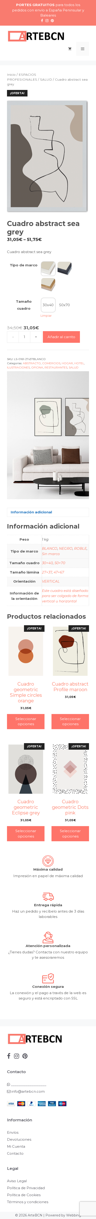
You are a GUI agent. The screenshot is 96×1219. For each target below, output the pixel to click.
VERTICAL (51, 581)
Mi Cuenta (16, 1146)
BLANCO (49, 548)
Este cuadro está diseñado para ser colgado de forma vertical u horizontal (65, 595)
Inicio (11, 74)
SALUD (46, 79)
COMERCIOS (51, 363)
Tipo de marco (24, 265)
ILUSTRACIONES (18, 367)
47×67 (59, 572)
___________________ (28, 1084)
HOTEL (79, 363)
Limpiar (46, 315)
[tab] (48, 512)
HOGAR (67, 363)
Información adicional (31, 512)
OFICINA (37, 367)
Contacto (15, 1153)
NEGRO (65, 548)
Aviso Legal (17, 1181)
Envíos (12, 1132)
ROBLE (80, 548)
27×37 (47, 572)
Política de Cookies (24, 1195)
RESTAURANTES (56, 367)
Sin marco (51, 554)
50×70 (60, 563)
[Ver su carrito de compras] (69, 49)
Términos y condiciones (27, 1202)
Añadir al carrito (61, 337)
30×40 (47, 563)
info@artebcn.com (28, 1091)
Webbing (73, 1215)
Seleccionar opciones (25, 721)
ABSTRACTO (32, 363)
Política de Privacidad (26, 1188)
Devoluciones (19, 1139)
